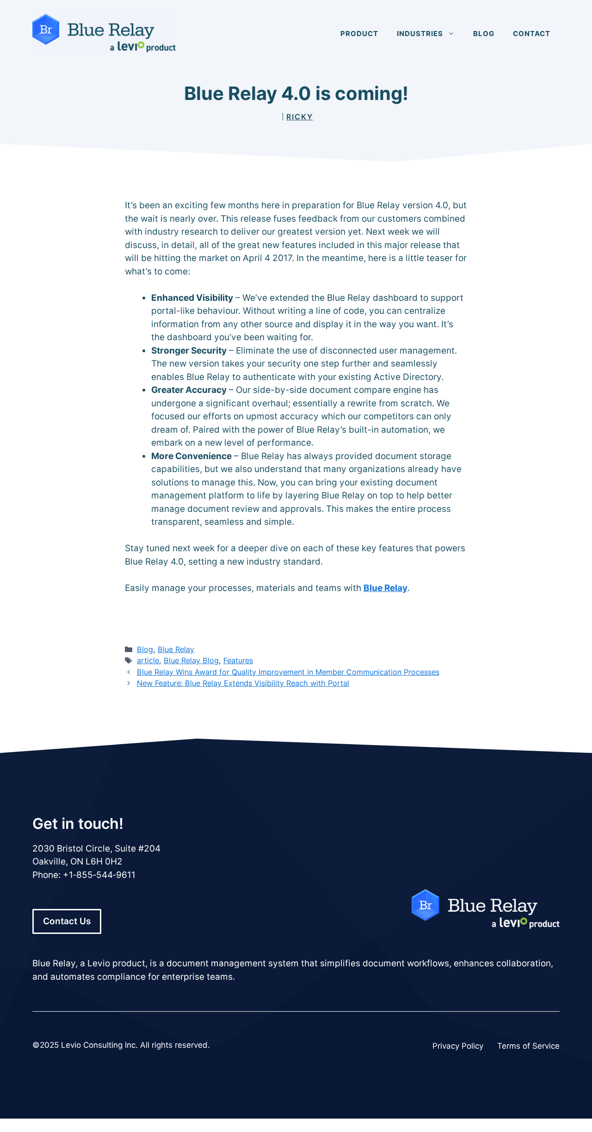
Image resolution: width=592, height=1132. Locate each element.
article (148, 660)
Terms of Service (528, 1046)
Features (238, 660)
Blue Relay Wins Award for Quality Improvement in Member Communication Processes (288, 672)
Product (359, 33)
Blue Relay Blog (191, 660)
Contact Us (67, 921)
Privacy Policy (457, 1046)
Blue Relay (385, 588)
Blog (483, 33)
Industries (420, 33)
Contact (531, 33)
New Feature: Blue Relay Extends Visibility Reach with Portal (243, 683)
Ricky (299, 116)
